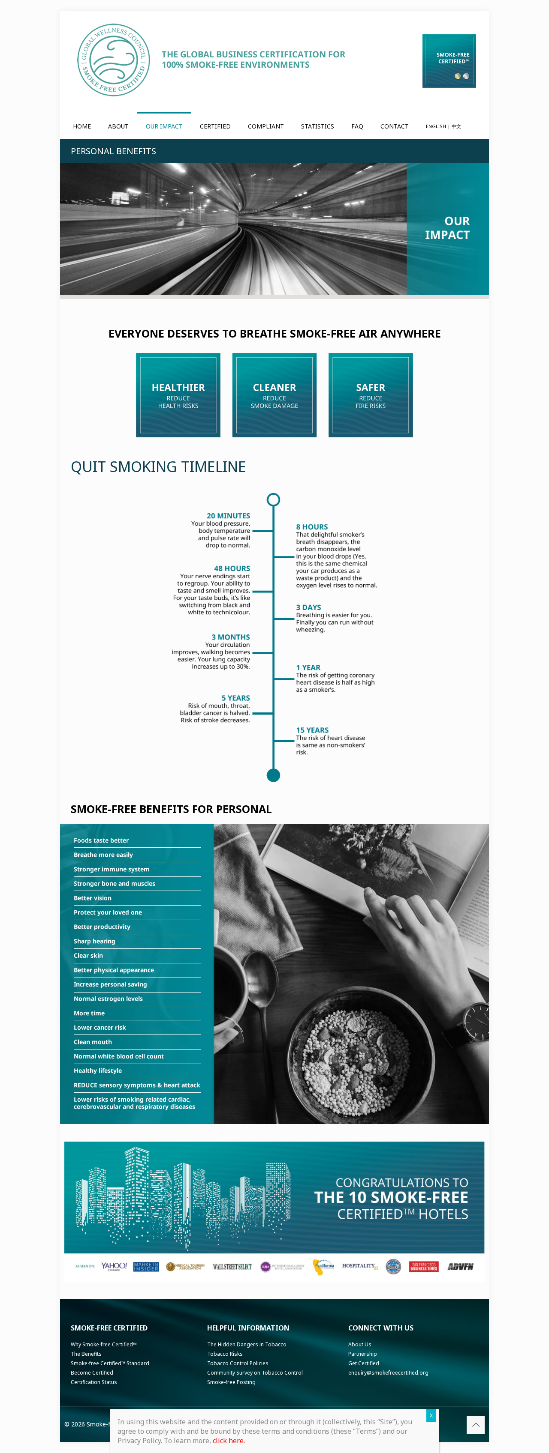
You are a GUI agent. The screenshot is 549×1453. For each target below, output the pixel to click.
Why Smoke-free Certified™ (104, 1344)
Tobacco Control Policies (237, 1363)
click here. (229, 1440)
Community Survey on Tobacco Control (255, 1372)
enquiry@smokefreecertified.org (388, 1372)
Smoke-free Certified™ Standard (110, 1363)
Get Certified (363, 1363)
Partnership (362, 1353)
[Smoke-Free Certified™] (213, 60)
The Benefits (86, 1353)
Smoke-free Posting (231, 1382)
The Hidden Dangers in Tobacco (247, 1344)
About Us (359, 1344)
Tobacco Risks (225, 1353)
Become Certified (92, 1372)
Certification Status (94, 1382)
